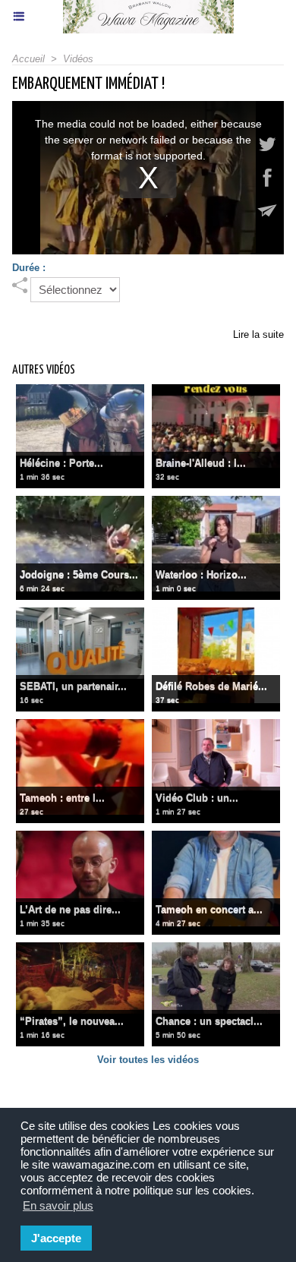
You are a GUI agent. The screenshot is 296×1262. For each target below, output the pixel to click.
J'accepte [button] (56, 1238)
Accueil (28, 59)
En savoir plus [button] (58, 1205)
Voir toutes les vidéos (148, 1059)
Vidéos (78, 59)
